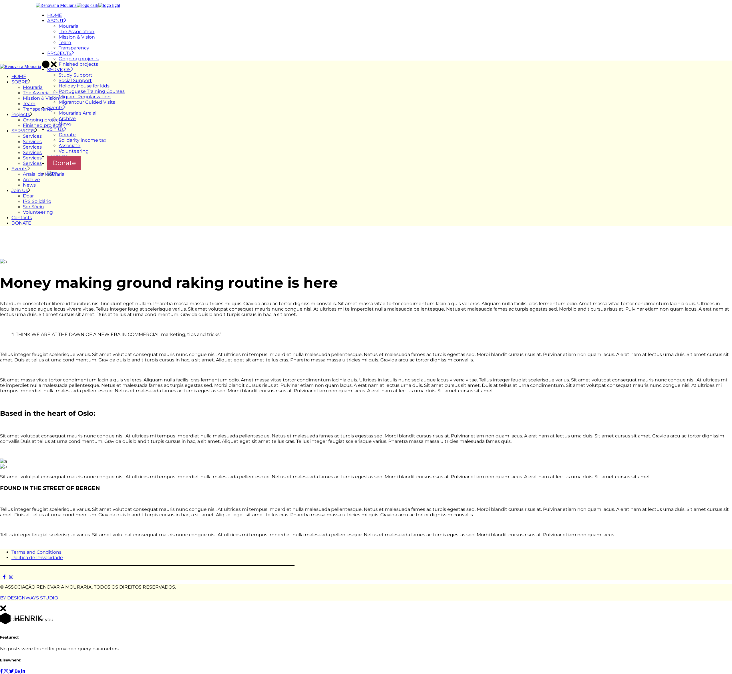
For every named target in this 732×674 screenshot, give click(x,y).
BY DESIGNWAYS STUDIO (29, 598)
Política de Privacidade (37, 557)
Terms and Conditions (36, 552)
